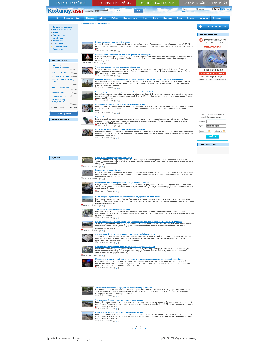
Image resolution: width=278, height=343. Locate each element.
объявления (66, 340)
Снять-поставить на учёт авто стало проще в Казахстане (117, 67)
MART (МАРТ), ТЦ (59, 96)
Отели (155, 18)
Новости (90, 18)
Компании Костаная (60, 60)
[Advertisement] (63, 139)
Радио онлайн (59, 35)
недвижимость (81, 340)
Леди (179, 18)
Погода (190, 18)
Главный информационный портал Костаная (63, 338)
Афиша (102, 18)
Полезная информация (62, 27)
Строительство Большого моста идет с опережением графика (119, 300)
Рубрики (73, 107)
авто (73, 340)
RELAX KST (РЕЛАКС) (61, 76)
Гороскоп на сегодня (208, 144)
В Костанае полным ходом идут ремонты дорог (113, 158)
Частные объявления (62, 30)
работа (89, 340)
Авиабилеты (58, 38)
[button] (138, 11)
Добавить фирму (57, 107)
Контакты (203, 18)
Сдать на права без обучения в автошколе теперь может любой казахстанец (125, 234)
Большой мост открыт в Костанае (108, 170)
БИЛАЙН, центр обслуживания (58, 101)
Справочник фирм (72, 18)
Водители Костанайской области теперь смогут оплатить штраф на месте (124, 117)
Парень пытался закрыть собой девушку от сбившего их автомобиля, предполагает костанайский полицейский (139, 259)
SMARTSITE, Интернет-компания (60, 66)
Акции (55, 32)
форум (101, 340)
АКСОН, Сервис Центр (61, 87)
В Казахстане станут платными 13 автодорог (112, 42)
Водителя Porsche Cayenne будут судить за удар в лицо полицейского (122, 183)
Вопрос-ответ (58, 41)
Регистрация (225, 9)
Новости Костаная (54, 340)
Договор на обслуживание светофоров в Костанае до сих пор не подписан (123, 287)
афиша (95, 340)
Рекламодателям (60, 46)
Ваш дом (167, 18)
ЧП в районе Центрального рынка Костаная (112, 209)
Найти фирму (64, 114)
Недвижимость (130, 18)
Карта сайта (58, 43)
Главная (84, 23)
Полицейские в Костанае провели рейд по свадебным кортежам (120, 104)
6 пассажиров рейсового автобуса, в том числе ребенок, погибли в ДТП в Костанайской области (132, 92)
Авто (145, 18)
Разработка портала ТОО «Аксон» (174, 340)
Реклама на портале (60, 119)
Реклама (217, 18)
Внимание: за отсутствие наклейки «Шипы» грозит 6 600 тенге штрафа (123, 54)
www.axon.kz (192, 340)
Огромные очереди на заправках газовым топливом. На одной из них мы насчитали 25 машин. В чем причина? (139, 79)
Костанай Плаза (59, 93)
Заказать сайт (59, 49)
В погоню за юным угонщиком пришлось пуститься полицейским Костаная (125, 247)
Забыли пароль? (188, 11)
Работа (114, 18)
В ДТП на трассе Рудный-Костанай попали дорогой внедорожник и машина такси (127, 197)
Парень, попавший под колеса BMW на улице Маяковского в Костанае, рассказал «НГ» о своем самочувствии (138, 222)
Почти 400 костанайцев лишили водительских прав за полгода (120, 129)
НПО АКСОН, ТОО (59, 73)
